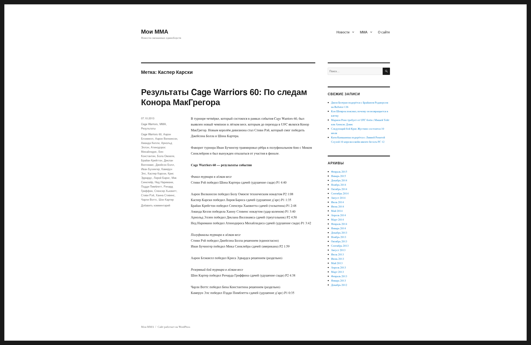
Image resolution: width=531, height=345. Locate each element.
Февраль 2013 (339, 276)
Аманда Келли (150, 143)
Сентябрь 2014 (340, 193)
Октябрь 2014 (339, 189)
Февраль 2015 (339, 171)
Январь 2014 (338, 228)
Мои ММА (154, 31)
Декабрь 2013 (339, 232)
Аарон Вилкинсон (166, 138)
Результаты (148, 128)
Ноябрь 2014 (338, 185)
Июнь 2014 (337, 206)
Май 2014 (337, 211)
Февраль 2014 (339, 224)
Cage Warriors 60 (151, 134)
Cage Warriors (149, 124)
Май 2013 (337, 263)
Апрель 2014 (338, 215)
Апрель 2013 (338, 267)
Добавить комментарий (155, 205)
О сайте (384, 32)
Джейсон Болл (165, 165)
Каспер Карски (157, 173)
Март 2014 (337, 219)
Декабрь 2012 (339, 285)
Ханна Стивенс (165, 195)
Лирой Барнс (162, 178)
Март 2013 (337, 272)
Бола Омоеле (165, 156)
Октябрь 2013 (339, 241)
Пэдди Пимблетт (151, 186)
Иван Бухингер (150, 169)
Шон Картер (166, 199)
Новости (343, 32)
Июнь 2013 (337, 259)
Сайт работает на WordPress (174, 327)
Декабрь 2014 (339, 180)
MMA (364, 32)
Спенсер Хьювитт (165, 191)
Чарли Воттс (149, 199)
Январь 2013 (338, 280)
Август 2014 (338, 198)
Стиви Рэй (147, 195)
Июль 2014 (337, 202)
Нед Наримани (164, 182)
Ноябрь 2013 (338, 237)
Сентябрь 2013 (340, 245)
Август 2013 (338, 250)
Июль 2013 (337, 254)
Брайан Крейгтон (151, 160)
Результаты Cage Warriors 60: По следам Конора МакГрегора (224, 97)
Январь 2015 (338, 176)
